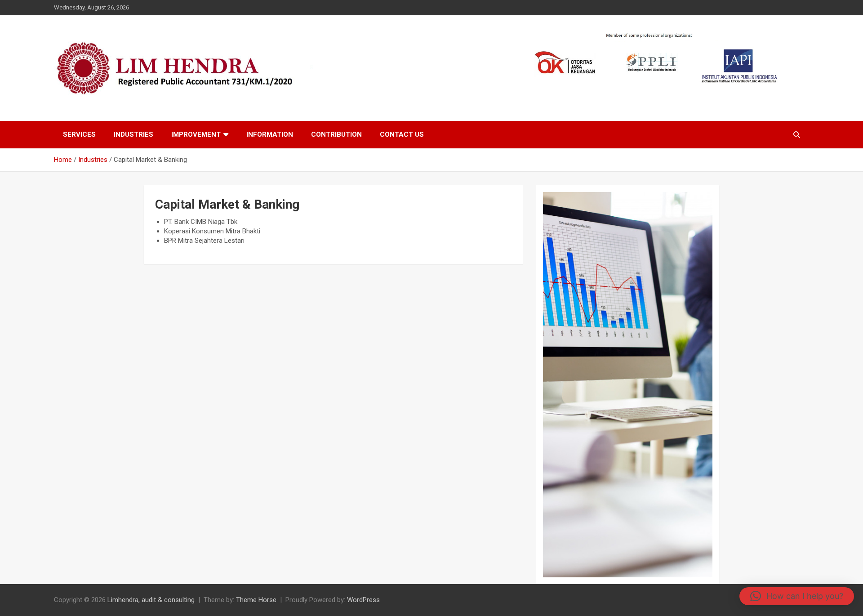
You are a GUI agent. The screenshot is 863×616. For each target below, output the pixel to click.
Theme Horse (256, 600)
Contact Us (402, 134)
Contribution (336, 134)
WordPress (363, 600)
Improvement (196, 134)
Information (269, 134)
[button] (796, 596)
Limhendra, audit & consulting (151, 600)
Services (79, 134)
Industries (133, 134)
